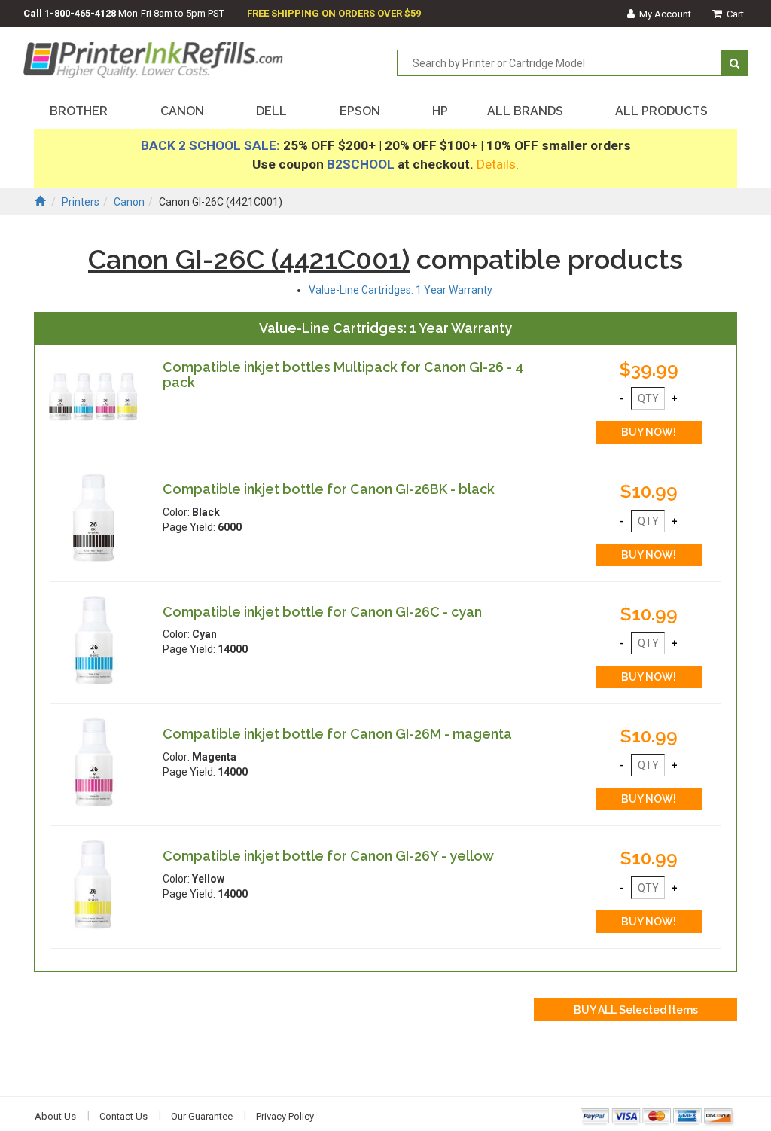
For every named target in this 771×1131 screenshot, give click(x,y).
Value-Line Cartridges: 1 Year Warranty (400, 290)
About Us (55, 1116)
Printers (80, 202)
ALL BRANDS (525, 111)
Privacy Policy (285, 1116)
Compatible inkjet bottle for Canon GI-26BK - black (329, 489)
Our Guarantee (202, 1116)
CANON (182, 111)
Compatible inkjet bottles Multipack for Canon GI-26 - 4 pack (343, 374)
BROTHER (79, 111)
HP (440, 111)
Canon (129, 202)
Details (496, 164)
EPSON (360, 111)
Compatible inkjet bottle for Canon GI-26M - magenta (337, 734)
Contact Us (123, 1116)
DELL (271, 111)
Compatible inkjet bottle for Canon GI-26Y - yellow (328, 856)
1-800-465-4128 (80, 13)
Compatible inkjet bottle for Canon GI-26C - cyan (322, 612)
